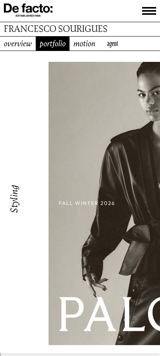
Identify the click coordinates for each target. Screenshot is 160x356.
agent (112, 43)
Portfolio (53, 43)
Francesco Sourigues (56, 29)
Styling (14, 199)
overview (18, 43)
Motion (84, 43)
